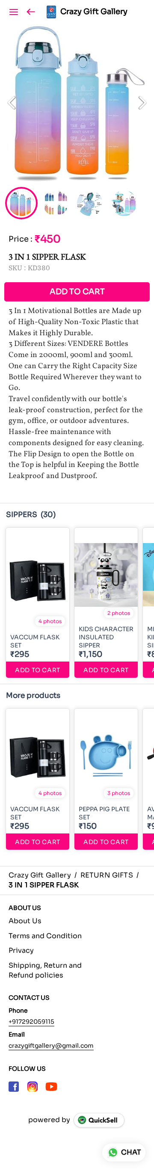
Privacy (21, 950)
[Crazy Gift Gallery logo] (51, 12)
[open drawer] (14, 12)
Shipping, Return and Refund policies (45, 970)
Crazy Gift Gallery (93, 12)
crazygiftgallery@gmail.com (51, 1045)
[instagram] (32, 1086)
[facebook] (14, 1086)
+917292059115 (31, 1021)
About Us (25, 920)
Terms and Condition (45, 935)
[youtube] (51, 1086)
